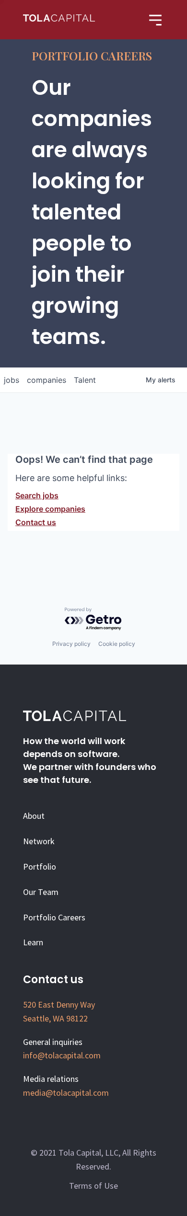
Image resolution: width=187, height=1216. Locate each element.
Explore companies (50, 509)
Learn (33, 942)
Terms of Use (93, 1185)
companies (46, 380)
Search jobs (36, 495)
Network (39, 841)
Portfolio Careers (54, 917)
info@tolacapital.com (62, 1055)
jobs (11, 380)
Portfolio (39, 866)
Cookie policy (116, 643)
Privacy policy (71, 643)
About (34, 815)
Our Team (40, 891)
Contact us (35, 522)
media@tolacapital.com (66, 1092)
